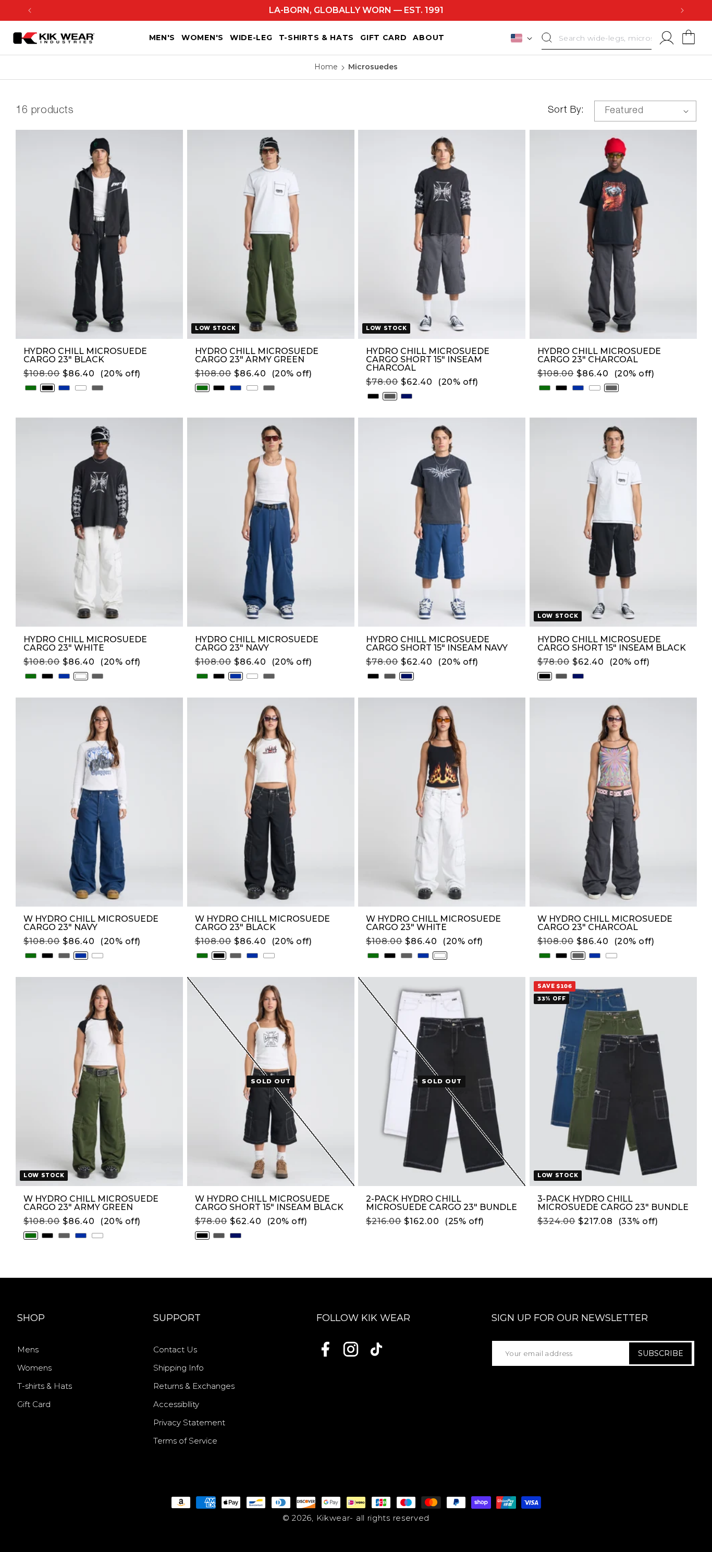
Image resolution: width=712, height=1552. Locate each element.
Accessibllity (176, 1404)
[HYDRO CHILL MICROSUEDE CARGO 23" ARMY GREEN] (30, 388)
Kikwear (333, 1518)
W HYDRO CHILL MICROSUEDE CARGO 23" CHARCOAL (604, 923)
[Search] (547, 37)
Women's (202, 37)
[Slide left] (23, 234)
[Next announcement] (682, 10)
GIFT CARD (383, 37)
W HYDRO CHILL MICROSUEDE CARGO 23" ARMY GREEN (90, 1203)
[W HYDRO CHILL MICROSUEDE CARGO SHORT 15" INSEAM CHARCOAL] (219, 1235)
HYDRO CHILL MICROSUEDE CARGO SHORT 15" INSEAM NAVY (437, 644)
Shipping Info (178, 1368)
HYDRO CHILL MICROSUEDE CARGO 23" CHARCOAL (599, 355)
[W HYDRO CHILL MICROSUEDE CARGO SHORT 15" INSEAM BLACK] (202, 1235)
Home (326, 66)
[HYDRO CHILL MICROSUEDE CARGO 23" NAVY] (64, 388)
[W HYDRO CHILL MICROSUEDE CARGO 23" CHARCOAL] (64, 955)
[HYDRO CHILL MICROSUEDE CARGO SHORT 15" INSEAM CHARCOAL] (390, 396)
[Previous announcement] (29, 10)
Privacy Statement (189, 1422)
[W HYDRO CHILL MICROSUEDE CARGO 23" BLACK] (47, 955)
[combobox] (597, 38)
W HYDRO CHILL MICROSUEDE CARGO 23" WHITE (433, 923)
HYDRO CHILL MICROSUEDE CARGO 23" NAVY (256, 644)
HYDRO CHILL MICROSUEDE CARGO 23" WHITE (85, 644)
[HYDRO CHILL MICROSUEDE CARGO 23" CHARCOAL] (97, 388)
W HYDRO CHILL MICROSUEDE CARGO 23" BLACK (262, 923)
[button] (688, 37)
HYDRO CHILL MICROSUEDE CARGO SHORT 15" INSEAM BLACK (611, 644)
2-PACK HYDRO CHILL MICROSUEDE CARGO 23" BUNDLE (441, 1203)
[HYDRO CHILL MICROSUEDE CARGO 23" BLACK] (47, 388)
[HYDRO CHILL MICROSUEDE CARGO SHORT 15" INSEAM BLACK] (373, 396)
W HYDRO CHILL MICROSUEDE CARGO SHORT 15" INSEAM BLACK (269, 1203)
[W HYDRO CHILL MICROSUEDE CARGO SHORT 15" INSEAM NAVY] (235, 1235)
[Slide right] (175, 234)
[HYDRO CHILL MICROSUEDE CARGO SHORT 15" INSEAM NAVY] (406, 396)
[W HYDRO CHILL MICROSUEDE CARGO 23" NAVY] (80, 955)
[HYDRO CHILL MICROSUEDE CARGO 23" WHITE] (80, 388)
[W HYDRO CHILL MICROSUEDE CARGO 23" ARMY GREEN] (30, 955)
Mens (28, 1349)
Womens (34, 1368)
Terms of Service (185, 1441)
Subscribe (660, 1353)
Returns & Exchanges (194, 1386)
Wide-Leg (251, 37)
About (429, 37)
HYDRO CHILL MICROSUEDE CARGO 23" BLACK (85, 355)
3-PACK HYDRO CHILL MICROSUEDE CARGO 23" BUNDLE (613, 1203)
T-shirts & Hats (44, 1386)
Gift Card (34, 1404)
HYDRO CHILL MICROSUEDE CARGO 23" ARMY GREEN (256, 355)
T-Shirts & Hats (316, 37)
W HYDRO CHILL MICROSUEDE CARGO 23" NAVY (90, 923)
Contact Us (175, 1349)
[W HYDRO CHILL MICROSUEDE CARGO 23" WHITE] (97, 955)
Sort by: (566, 110)
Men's (162, 37)
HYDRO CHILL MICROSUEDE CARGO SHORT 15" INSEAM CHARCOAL (427, 359)
